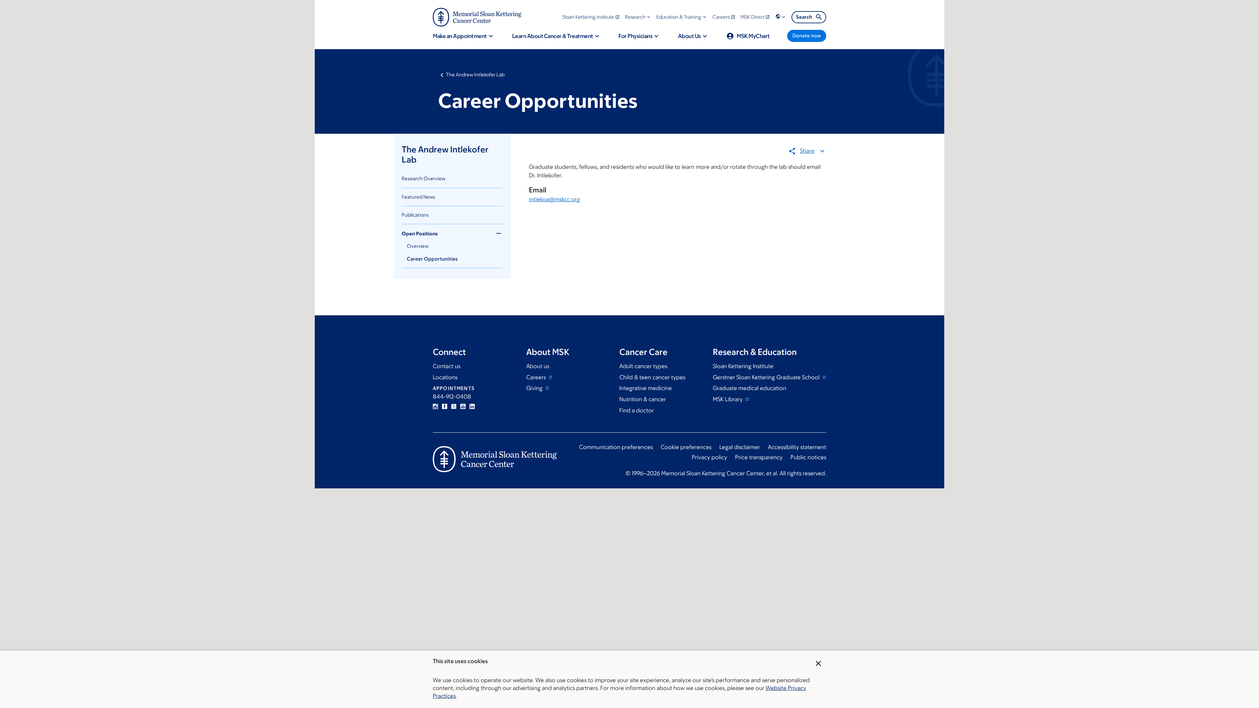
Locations (445, 377)
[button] (638, 17)
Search (804, 17)
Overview (418, 246)
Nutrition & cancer (642, 399)
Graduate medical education (749, 388)
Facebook (444, 406)
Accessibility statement (797, 447)
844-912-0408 (452, 396)
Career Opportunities (432, 259)
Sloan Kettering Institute (743, 366)
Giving (535, 388)
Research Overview (423, 178)
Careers (536, 377)
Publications (415, 215)
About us (537, 366)
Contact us (446, 366)
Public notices (808, 457)
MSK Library (728, 399)
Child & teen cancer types (652, 377)
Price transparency (759, 457)
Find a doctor (636, 410)
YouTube (463, 406)
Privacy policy (709, 457)
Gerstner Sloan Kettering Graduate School (767, 377)
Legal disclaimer (739, 447)
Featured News (418, 197)
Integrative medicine (645, 388)
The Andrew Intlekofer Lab (475, 74)
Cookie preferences (686, 447)
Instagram (435, 406)
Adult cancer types (643, 366)
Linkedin (472, 406)
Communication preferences (616, 447)
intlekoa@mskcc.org (554, 199)
